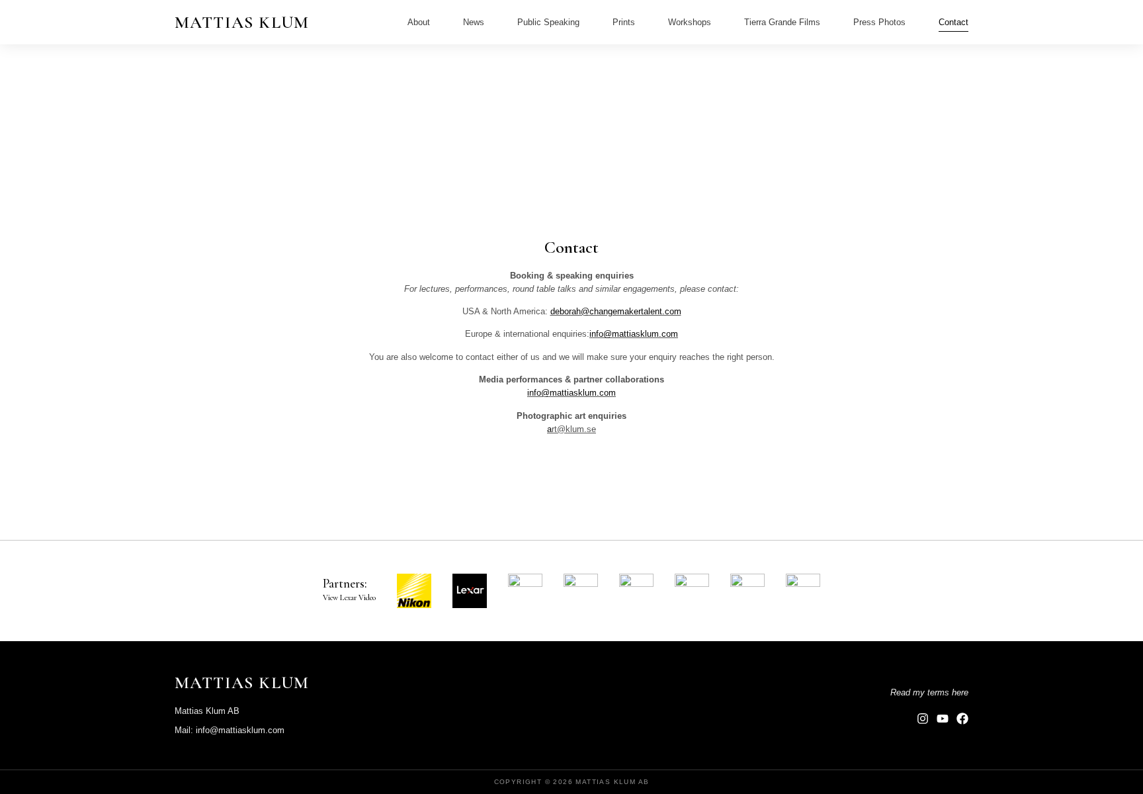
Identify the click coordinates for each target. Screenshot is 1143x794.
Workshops (689, 22)
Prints (624, 22)
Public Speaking (548, 22)
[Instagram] (923, 719)
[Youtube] (943, 719)
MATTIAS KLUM (242, 22)
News (473, 22)
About (418, 22)
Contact (953, 22)
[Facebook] (962, 719)
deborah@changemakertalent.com (615, 311)
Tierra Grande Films (782, 22)
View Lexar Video (349, 597)
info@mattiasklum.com (633, 334)
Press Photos (879, 22)
